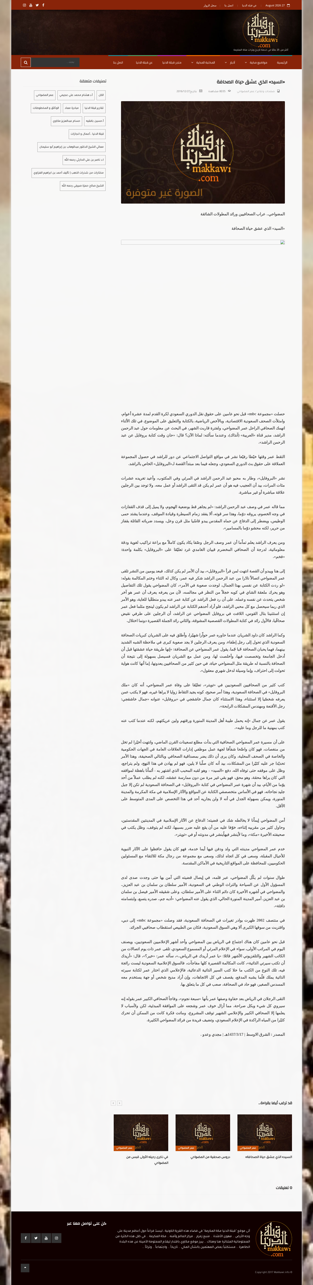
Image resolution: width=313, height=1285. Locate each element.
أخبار (232, 62)
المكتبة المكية (205, 62)
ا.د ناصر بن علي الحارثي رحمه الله (84, 160)
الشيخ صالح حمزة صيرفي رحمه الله (83, 186)
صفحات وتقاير (266, 91)
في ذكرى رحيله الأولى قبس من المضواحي (147, 1160)
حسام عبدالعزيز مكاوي (66, 121)
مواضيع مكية (258, 62)
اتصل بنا (228, 5)
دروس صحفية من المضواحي (210, 1157)
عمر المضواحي (246, 91)
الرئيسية (282, 62)
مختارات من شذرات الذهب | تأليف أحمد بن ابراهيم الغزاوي (69, 173)
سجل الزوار (210, 5)
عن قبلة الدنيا (249, 5)
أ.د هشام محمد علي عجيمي (76, 95)
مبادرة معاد (72, 108)
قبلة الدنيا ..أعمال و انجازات (87, 134)
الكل (101, 95)
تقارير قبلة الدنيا (94, 108)
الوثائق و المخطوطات (46, 108)
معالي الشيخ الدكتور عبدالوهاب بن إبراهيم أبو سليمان (71, 147)
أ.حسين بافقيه (95, 121)
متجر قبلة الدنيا (171, 62)
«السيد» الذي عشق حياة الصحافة (268, 1157)
